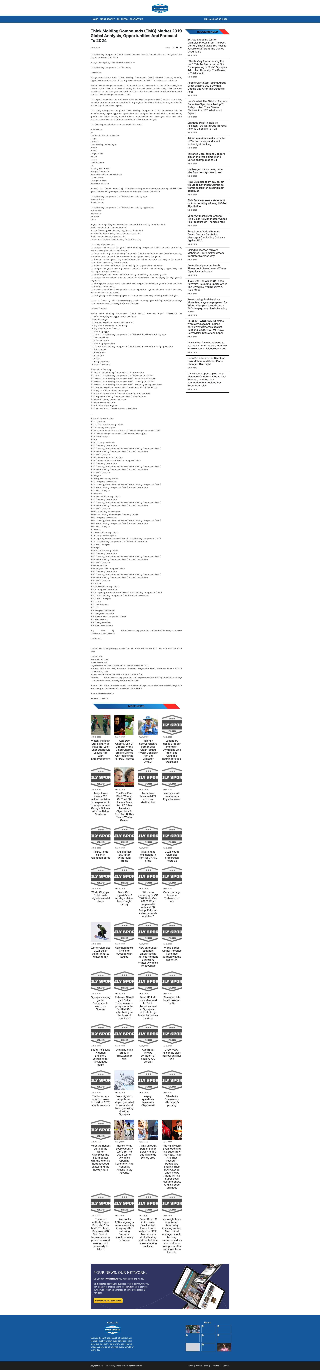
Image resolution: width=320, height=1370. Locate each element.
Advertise (215, 1366)
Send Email (102, 662)
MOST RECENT (107, 19)
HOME (95, 19)
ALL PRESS (122, 19)
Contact (226, 1366)
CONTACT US (136, 19)
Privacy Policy (202, 1366)
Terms (190, 1366)
